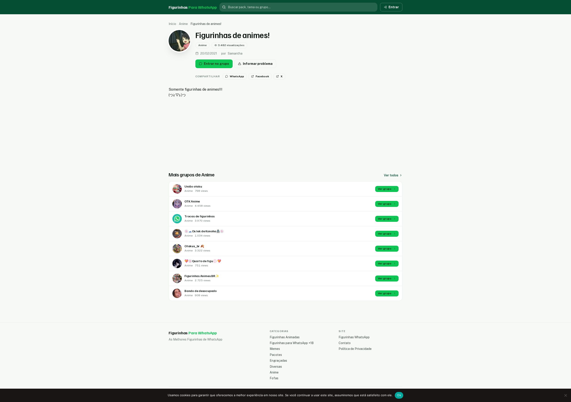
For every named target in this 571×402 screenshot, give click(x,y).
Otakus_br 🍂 (194, 246)
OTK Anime (192, 201)
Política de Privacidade (355, 349)
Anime (183, 24)
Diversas (276, 366)
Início (172, 24)
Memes (275, 349)
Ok (399, 395)
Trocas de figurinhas (199, 216)
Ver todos (391, 175)
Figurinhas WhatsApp (354, 337)
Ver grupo (384, 188)
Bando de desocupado (200, 291)
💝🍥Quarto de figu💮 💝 (202, 261)
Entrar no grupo (216, 63)
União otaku (193, 186)
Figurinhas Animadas (285, 337)
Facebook (262, 76)
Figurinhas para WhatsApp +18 (292, 343)
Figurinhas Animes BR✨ (201, 276)
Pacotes (276, 355)
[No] (565, 395)
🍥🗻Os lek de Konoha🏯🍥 (204, 231)
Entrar (394, 7)
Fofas (274, 378)
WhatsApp (237, 76)
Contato (345, 343)
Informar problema (258, 63)
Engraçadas (278, 360)
